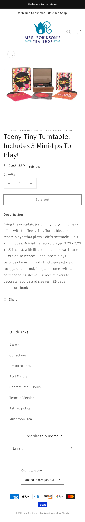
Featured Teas (20, 366)
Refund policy (19, 408)
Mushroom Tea (20, 419)
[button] (6, 32)
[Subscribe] (70, 448)
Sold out (42, 199)
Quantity (9, 174)
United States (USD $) (39, 480)
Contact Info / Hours (25, 387)
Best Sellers (18, 376)
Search (14, 344)
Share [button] (13, 299)
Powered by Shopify (59, 513)
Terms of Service (21, 398)
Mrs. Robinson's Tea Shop (36, 513)
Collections (18, 355)
